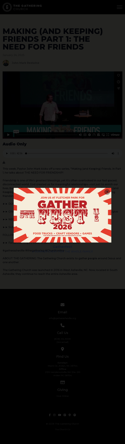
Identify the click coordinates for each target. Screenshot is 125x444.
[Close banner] (107, 192)
